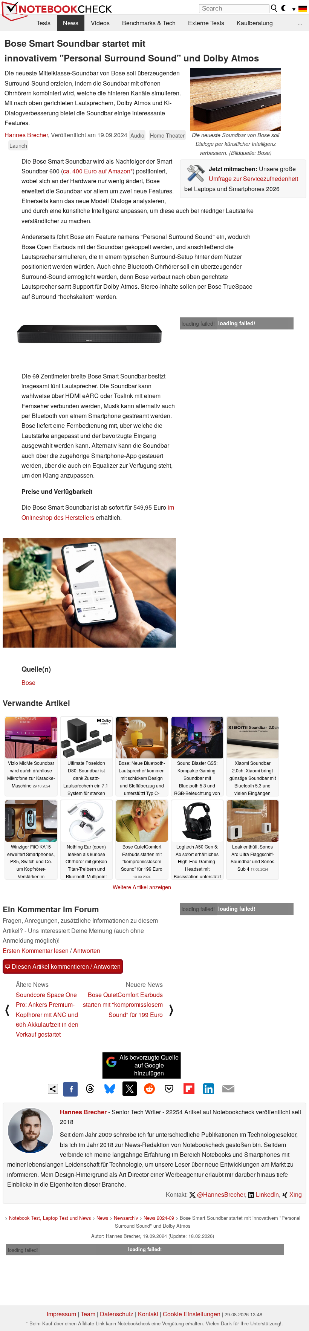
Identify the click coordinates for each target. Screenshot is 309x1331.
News (70, 22)
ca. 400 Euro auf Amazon (96, 171)
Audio (137, 135)
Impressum (61, 1314)
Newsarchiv (126, 1217)
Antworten (86, 950)
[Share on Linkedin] (208, 1088)
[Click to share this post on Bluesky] (109, 1089)
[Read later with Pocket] (169, 1088)
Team (88, 1314)
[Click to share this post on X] (129, 1088)
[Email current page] (228, 1089)
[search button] (274, 8)
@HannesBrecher (220, 1194)
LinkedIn (266, 1194)
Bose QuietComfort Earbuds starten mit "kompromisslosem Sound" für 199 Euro (123, 1004)
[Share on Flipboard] (189, 1088)
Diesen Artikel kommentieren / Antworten (65, 966)
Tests (43, 22)
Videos (100, 22)
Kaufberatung (255, 22)
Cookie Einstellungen (191, 1314)
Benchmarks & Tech (149, 22)
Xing (295, 1194)
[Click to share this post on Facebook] (70, 1089)
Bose (28, 682)
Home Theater (167, 135)
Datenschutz (116, 1314)
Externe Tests (206, 22)
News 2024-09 (159, 1217)
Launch (18, 145)
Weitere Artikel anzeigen (142, 887)
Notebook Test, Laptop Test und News (50, 1217)
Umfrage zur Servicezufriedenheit (253, 178)
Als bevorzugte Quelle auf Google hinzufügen (149, 1065)
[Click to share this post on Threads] (90, 1089)
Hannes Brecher (26, 134)
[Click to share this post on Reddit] (149, 1088)
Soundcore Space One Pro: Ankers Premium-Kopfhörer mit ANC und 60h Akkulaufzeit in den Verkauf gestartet (47, 1014)
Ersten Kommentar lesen (36, 950)
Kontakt (148, 1314)
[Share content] (53, 1089)
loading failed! (198, 323)
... (300, 22)
